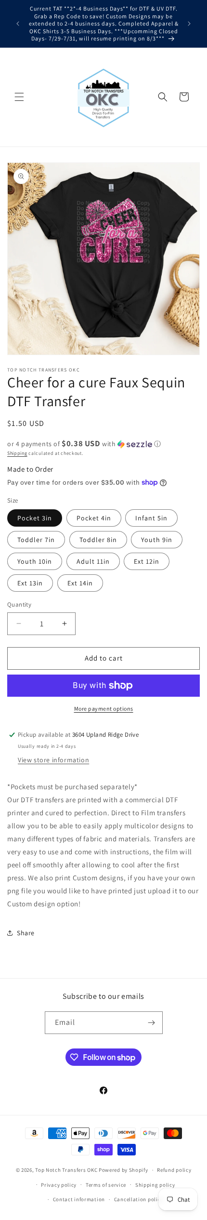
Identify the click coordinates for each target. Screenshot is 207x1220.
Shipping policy (155, 1184)
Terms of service (106, 1184)
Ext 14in (80, 583)
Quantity (19, 604)
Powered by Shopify (123, 1170)
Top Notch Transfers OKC (67, 1170)
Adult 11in (93, 561)
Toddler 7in (36, 539)
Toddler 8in (98, 539)
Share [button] (26, 932)
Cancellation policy (138, 1199)
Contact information (79, 1199)
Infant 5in (151, 518)
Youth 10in (34, 561)
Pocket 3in (34, 518)
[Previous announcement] (17, 23)
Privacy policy (59, 1184)
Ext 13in (30, 583)
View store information (53, 760)
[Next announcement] (189, 23)
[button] (19, 96)
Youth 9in (156, 539)
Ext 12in (146, 561)
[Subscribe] (151, 1022)
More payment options (103, 708)
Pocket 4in (94, 518)
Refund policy (174, 1170)
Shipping (17, 453)
